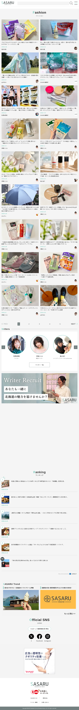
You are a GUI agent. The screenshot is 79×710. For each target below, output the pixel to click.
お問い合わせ (45, 702)
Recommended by (64, 574)
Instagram (47, 641)
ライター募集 (33, 702)
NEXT (73, 324)
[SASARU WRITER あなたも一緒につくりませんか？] (39, 388)
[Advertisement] (39, 423)
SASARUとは (34, 698)
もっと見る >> (69, 613)
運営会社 (45, 698)
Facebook (39, 641)
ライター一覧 (39, 365)
